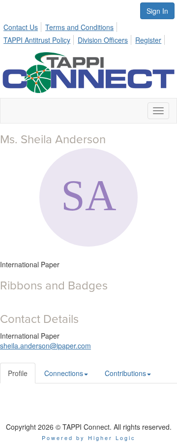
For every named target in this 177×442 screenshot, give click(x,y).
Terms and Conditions (79, 27)
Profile (18, 373)
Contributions (125, 373)
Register (148, 40)
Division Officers (103, 40)
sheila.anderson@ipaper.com (45, 345)
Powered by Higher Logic (89, 438)
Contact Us (20, 27)
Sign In (157, 11)
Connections (63, 373)
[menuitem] (23, 25)
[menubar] (88, 32)
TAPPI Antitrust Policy (36, 40)
